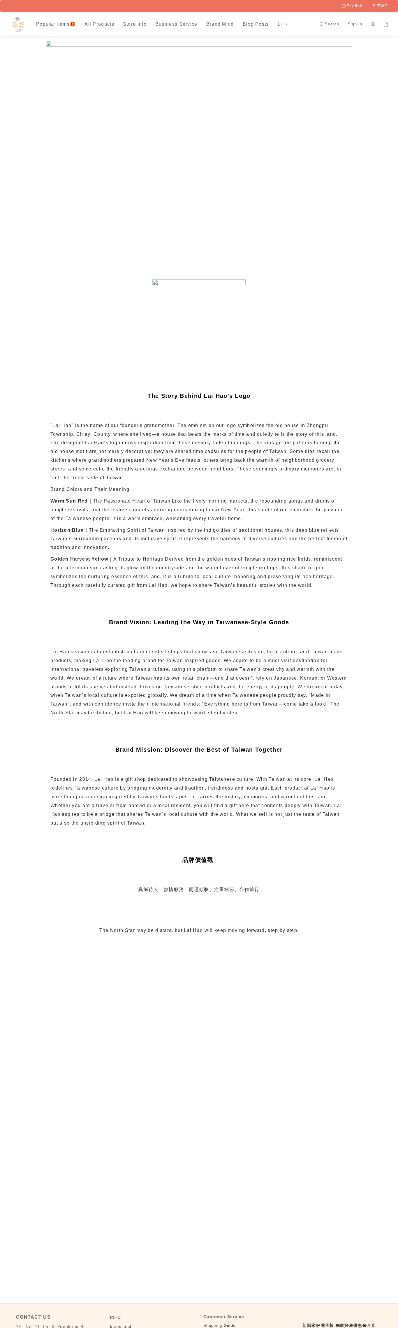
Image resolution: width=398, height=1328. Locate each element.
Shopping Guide (219, 1325)
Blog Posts (256, 24)
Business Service (176, 24)
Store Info (135, 24)
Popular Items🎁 (56, 24)
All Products (99, 24)
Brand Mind (220, 24)
